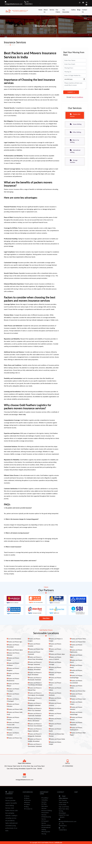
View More (46, 618)
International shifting (75, 151)
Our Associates (65, 11)
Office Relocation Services (45, 806)
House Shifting (47, 810)
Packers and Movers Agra (15, 642)
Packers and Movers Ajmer (15, 650)
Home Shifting (77, 124)
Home (40, 9)
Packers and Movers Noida (57, 739)
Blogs (78, 9)
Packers (27, 802)
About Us (46, 11)
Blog (27, 806)
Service (52, 9)
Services (28, 800)
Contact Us (84, 11)
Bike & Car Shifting (74, 141)
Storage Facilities (73, 161)
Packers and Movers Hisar (36, 649)
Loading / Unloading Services (45, 800)
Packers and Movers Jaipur (57, 654)
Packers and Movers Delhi (15, 709)
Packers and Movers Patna (78, 638)
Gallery (73, 9)
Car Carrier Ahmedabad (14, 638)
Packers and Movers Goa (15, 738)
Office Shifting (77, 132)
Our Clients (58, 11)
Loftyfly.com (58, 842)
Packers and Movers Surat (78, 699)
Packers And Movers (75, 115)
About (27, 798)
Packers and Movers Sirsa (78, 691)
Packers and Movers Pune (78, 642)
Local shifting (46, 825)
